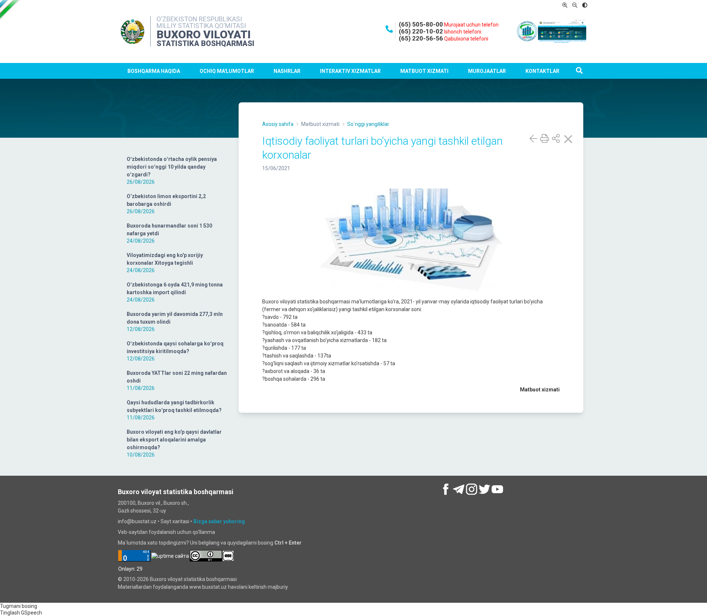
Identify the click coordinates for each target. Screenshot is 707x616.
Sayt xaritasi (175, 521)
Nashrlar (287, 71)
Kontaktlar (542, 71)
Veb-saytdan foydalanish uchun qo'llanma (166, 532)
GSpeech (31, 613)
